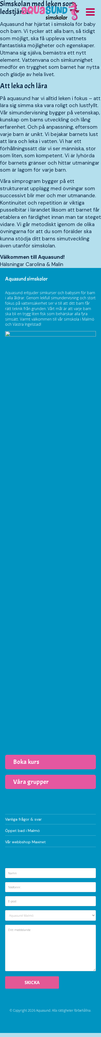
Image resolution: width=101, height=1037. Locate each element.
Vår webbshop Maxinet (25, 841)
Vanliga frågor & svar (23, 819)
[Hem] (50, 11)
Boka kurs (26, 762)
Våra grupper (31, 782)
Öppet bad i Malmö (22, 830)
